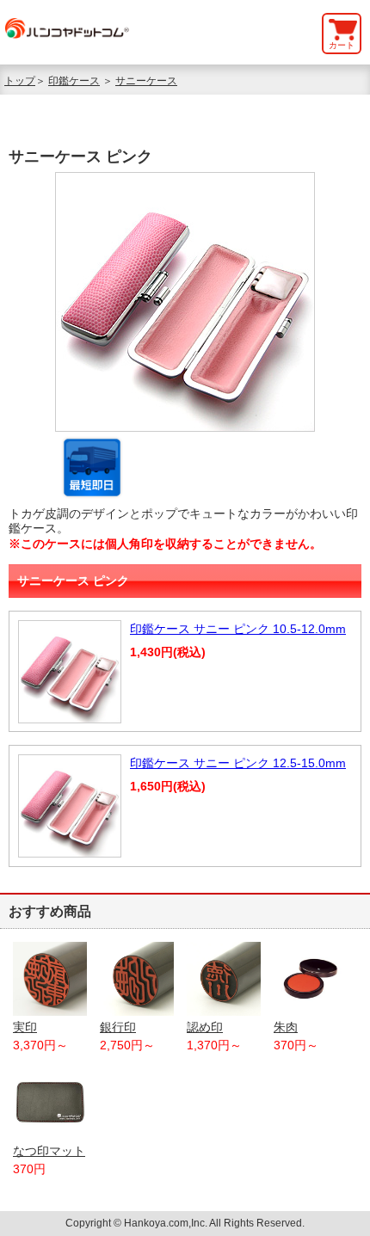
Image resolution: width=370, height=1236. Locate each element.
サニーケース (146, 81)
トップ (19, 81)
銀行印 (118, 1027)
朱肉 (286, 1027)
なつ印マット (49, 1151)
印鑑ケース (74, 81)
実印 (25, 1027)
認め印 (205, 1027)
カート (342, 45)
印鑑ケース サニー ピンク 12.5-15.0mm (238, 763)
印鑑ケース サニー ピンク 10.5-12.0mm (238, 629)
